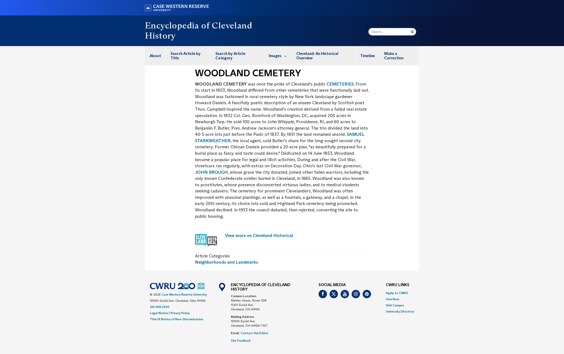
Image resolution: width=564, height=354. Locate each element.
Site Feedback (241, 341)
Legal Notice (159, 313)
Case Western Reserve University (184, 294)
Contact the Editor (255, 333)
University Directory (400, 311)
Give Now (392, 299)
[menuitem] (155, 55)
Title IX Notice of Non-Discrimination (176, 319)
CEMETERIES (340, 84)
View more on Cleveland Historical (259, 235)
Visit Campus (395, 305)
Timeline (367, 55)
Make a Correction (393, 55)
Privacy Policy (180, 313)
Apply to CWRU (397, 293)
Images (275, 55)
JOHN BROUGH (211, 172)
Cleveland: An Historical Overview (317, 55)
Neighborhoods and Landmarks (226, 262)
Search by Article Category (230, 55)
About (155, 55)
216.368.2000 (159, 307)
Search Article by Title (185, 55)
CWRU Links (397, 285)
